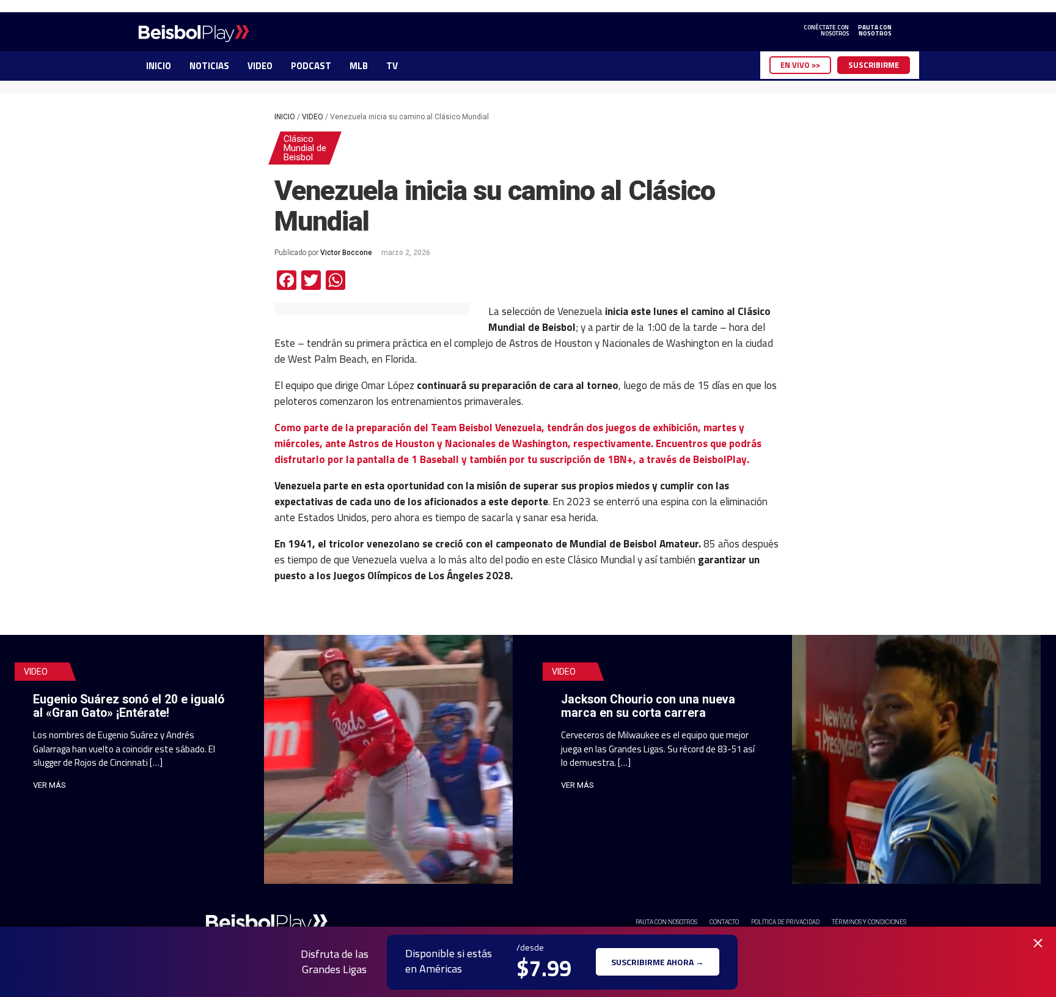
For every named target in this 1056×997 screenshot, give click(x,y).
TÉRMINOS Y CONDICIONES (869, 922)
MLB (359, 66)
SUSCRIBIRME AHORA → (657, 961)
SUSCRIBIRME (873, 65)
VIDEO (260, 66)
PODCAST (311, 66)
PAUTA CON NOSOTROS (666, 922)
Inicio (284, 117)
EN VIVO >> (800, 65)
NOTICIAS (209, 66)
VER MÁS (49, 785)
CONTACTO (724, 922)
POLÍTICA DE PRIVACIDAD (785, 922)
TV (392, 66)
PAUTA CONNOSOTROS (875, 30)
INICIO (158, 66)
